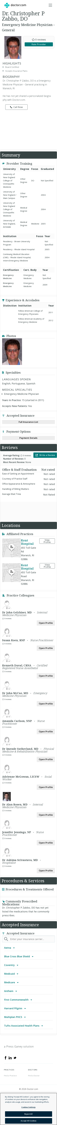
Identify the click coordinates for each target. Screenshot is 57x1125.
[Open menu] (50, 5)
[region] (28, 1109)
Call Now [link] (18, 107)
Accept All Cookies (28, 1121)
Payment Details (28, 437)
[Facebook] (5, 1057)
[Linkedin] (10, 1057)
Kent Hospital (27, 542)
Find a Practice (10, 1075)
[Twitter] (14, 1057)
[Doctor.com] (15, 5)
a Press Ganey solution (19, 1046)
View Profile (47, 541)
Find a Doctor (34, 1075)
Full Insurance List (28, 422)
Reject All (28, 1114)
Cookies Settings (28, 1107)
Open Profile (46, 623)
